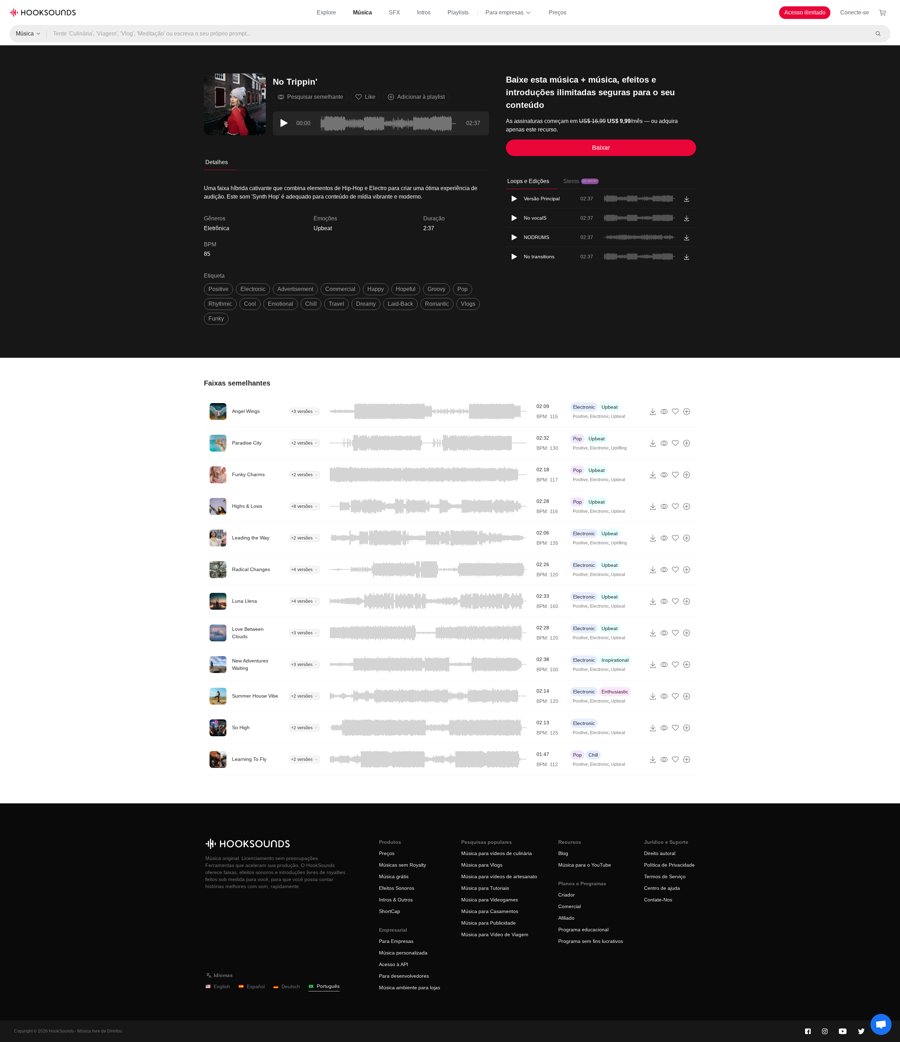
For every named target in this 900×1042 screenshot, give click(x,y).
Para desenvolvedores (404, 976)
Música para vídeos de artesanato (499, 876)
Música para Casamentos (489, 911)
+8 (302, 506)
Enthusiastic (615, 691)
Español (256, 986)
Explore (326, 12)
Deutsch (291, 986)
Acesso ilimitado (804, 12)
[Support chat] (881, 1024)
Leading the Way (250, 538)
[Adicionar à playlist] (686, 411)
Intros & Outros (396, 899)
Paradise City (247, 443)
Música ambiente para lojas (409, 987)
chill (311, 304)
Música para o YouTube (584, 865)
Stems (580, 181)
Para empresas (504, 12)
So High (241, 727)
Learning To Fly (249, 759)
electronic (252, 289)
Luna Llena (244, 601)
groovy (436, 289)
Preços (557, 12)
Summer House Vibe (255, 696)
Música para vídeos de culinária (496, 853)
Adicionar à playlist (421, 97)
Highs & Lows (247, 506)
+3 (302, 411)
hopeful (406, 289)
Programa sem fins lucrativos (590, 941)
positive (218, 289)
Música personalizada (403, 953)
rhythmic (220, 304)
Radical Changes (251, 569)
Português (328, 986)
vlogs (468, 304)
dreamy (366, 304)
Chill (593, 755)
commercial (340, 289)
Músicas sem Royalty (402, 865)
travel (336, 304)
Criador (566, 895)
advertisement (295, 289)
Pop (577, 438)
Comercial (569, 906)
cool (250, 304)
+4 (302, 569)
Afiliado (566, 918)
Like (370, 97)
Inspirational (615, 660)
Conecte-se (854, 12)
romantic (437, 304)
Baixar (601, 147)
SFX (394, 12)
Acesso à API (393, 964)
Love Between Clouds (248, 632)
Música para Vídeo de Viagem (494, 934)
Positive (580, 416)
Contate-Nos (658, 899)
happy (375, 289)
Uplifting (619, 448)
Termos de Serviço (665, 876)
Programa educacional (583, 929)
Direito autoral (659, 853)
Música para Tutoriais (485, 888)
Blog (563, 853)
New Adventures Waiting (250, 664)
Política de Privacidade (669, 865)
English (222, 986)
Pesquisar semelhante (315, 97)
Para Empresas (396, 941)
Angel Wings (246, 411)
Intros (424, 12)
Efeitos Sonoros (396, 888)
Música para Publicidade (488, 923)
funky (216, 319)
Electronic (584, 407)
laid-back (400, 304)
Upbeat (323, 228)
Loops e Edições (528, 181)
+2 (302, 443)
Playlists (458, 12)
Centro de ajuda (662, 888)
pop (462, 289)
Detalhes (216, 162)
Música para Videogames (489, 899)
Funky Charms (248, 474)
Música (362, 12)
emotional (280, 304)
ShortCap (389, 911)
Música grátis (394, 876)
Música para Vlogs (481, 865)
